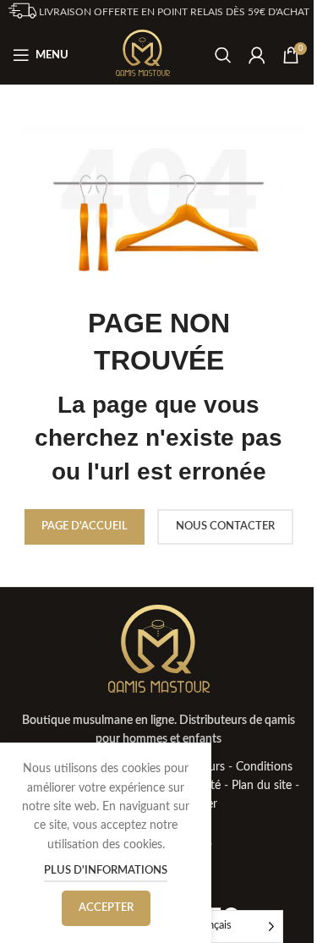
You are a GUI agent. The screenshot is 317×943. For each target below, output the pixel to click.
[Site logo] (143, 55)
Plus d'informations (105, 870)
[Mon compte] (257, 55)
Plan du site (262, 786)
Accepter (106, 907)
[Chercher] (223, 55)
